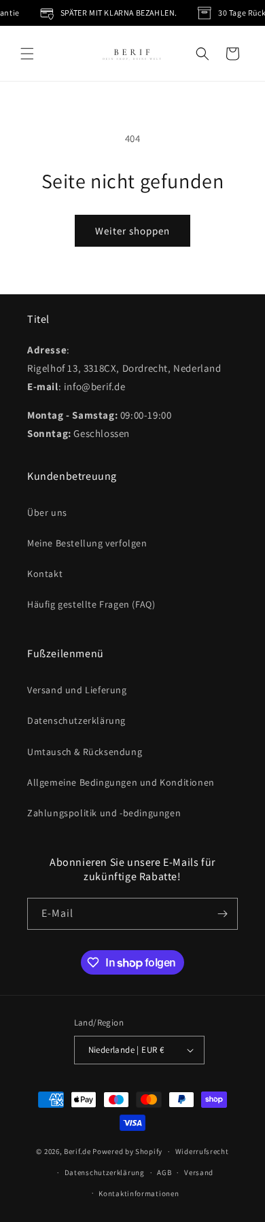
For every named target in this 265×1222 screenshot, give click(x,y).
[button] (27, 54)
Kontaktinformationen (139, 1193)
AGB (164, 1172)
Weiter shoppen (132, 230)
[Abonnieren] (222, 914)
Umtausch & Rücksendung (84, 752)
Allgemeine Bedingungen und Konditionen (121, 782)
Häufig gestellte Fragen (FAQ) (91, 604)
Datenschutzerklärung (76, 720)
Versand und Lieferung (77, 690)
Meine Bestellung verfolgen (87, 543)
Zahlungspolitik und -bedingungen (104, 813)
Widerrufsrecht (202, 1151)
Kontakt (45, 574)
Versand (198, 1172)
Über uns (47, 512)
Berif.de (77, 1151)
